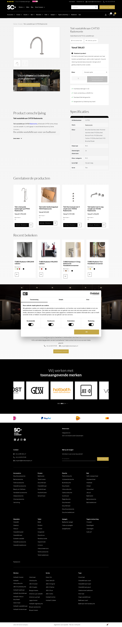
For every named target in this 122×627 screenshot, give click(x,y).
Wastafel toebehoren (19, 545)
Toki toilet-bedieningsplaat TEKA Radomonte (48, 208)
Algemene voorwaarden (61, 625)
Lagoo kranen (33, 600)
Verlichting (16, 502)
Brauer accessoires (35, 607)
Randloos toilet (42, 538)
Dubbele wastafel (18, 538)
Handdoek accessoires (20, 492)
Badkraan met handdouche (86, 603)
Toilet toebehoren (43, 555)
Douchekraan (42, 482)
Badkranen (41, 476)
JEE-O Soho (49, 594)
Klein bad (81, 594)
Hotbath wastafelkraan (20, 606)
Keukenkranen (42, 492)
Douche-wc (41, 535)
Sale (80, 14)
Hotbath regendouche (36, 603)
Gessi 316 (49, 577)
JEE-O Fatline (50, 587)
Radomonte (88, 125)
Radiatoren (74, 14)
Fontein (40, 525)
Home (15, 24)
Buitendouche (66, 482)
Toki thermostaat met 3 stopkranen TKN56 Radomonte (71, 209)
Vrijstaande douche (68, 479)
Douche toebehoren (68, 512)
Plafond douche (67, 476)
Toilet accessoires (18, 482)
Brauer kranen (33, 610)
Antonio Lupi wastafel (36, 594)
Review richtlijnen (74, 625)
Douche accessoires (19, 476)
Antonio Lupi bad (34, 597)
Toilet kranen (42, 479)
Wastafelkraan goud (84, 587)
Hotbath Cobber (51, 600)
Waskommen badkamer (85, 590)
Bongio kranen (33, 590)
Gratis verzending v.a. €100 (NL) (83, 93)
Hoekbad (89, 482)
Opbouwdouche (67, 492)
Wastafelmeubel (18, 532)
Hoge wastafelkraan (84, 597)
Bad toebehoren (91, 502)
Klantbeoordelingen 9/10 (81, 89)
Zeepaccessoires (18, 496)
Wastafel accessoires (19, 486)
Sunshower (65, 496)
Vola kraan (32, 577)
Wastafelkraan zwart (84, 580)
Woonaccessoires (18, 499)
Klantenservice (80, 1)
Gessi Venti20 (50, 580)
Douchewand (66, 502)
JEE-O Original (50, 584)
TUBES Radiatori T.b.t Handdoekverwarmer (95, 263)
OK (87, 332)
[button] (58, 403)
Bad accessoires (18, 479)
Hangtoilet (41, 532)
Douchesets (65, 486)
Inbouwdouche (66, 489)
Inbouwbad (90, 489)
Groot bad (81, 577)
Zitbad (88, 486)
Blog (32, 7)
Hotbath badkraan (19, 590)
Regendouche (66, 499)
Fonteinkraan (42, 489)
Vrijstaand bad (90, 479)
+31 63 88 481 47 (20, 454)
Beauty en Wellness (19, 489)
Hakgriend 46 (72, 434)
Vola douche (33, 580)
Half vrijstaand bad (92, 476)
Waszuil (15, 528)
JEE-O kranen (33, 584)
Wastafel (16, 522)
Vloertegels (89, 528)
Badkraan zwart (83, 600)
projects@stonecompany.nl (94, 1)
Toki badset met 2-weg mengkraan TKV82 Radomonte (95, 209)
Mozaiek (89, 522)
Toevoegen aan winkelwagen (97, 79)
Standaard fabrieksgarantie (82, 97)
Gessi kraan (16, 603)
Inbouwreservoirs (43, 548)
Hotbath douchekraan (20, 593)
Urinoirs (40, 545)
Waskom (16, 525)
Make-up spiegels (67, 525)
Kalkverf (89, 532)
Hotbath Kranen (18, 577)
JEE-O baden (33, 587)
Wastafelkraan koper (84, 584)
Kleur (73, 72)
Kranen (20, 24)
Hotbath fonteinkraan (20, 609)
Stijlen (27, 7)
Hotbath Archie (50, 597)
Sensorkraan (41, 496)
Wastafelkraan (42, 486)
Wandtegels (90, 525)
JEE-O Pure (49, 590)
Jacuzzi (88, 492)
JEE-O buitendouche (19, 587)
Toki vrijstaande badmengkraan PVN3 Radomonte (22, 209)
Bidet (39, 522)
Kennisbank (72, 1)
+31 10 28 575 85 (110, 1)
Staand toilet (42, 542)
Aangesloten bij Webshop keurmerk (84, 101)
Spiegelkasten (66, 528)
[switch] (50, 324)
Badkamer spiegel (67, 522)
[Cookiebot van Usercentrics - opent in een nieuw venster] (91, 293)
